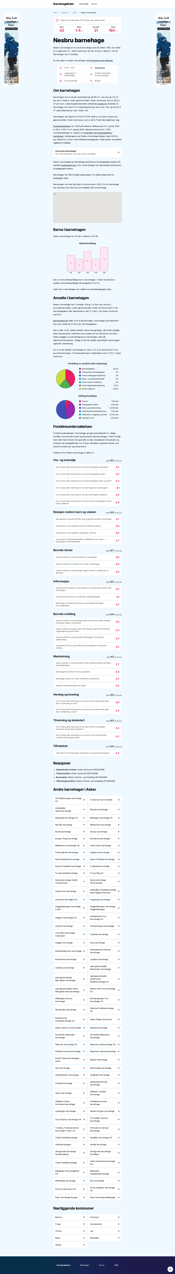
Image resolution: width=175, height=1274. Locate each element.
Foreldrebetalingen (61, 126)
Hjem (55, 13)
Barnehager (84, 4)
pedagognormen (68, 165)
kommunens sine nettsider (101, 60)
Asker (74, 13)
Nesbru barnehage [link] (88, 13)
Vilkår (116, 1265)
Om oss (94, 4)
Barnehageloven (60, 321)
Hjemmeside (100, 68)
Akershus (64, 13)
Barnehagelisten (63, 1265)
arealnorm (102, 104)
